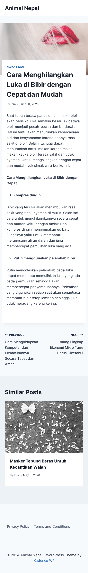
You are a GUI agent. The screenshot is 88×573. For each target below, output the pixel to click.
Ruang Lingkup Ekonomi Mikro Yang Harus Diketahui (66, 344)
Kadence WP (44, 561)
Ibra (13, 104)
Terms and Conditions (52, 526)
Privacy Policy (18, 526)
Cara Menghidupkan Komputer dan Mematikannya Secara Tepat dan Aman (21, 349)
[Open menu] (79, 8)
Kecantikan (15, 66)
